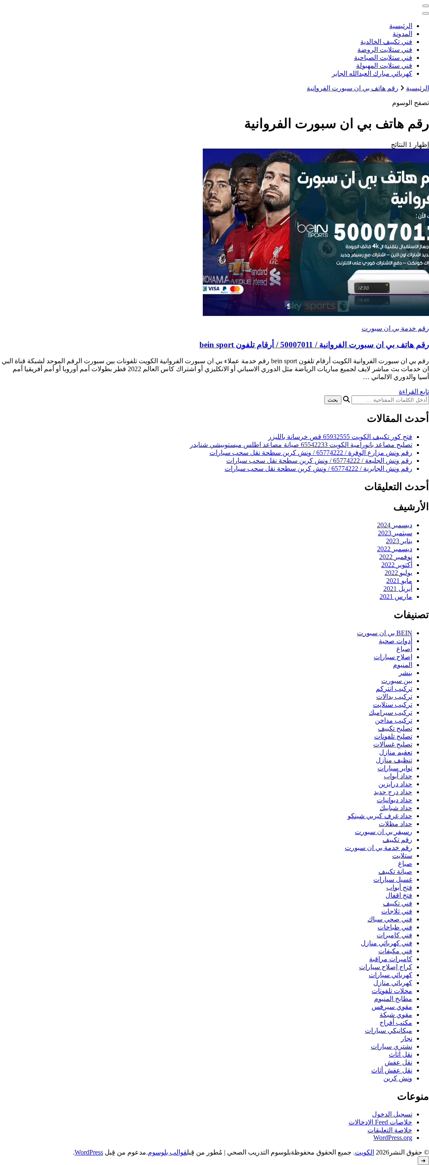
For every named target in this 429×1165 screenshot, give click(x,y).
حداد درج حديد (393, 791)
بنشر (405, 672)
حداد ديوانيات (394, 799)
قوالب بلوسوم (167, 1152)
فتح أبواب (399, 887)
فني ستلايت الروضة (384, 49)
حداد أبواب (398, 776)
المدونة (402, 33)
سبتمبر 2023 (395, 532)
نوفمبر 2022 (395, 556)
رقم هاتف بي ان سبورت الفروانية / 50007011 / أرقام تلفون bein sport (314, 344)
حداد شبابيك (396, 807)
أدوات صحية (395, 640)
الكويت (364, 1152)
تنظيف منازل (394, 760)
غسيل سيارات (392, 879)
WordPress (89, 1152)
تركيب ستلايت (392, 704)
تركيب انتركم (394, 688)
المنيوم (402, 664)
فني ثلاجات (396, 911)
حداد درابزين (395, 784)
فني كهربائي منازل (386, 943)
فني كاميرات (394, 935)
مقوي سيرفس (392, 1006)
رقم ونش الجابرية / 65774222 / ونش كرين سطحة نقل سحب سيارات (318, 468)
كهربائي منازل (392, 982)
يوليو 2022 (398, 572)
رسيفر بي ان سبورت (383, 831)
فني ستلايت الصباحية (383, 57)
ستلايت (402, 855)
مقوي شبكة (396, 1014)
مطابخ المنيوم (393, 998)
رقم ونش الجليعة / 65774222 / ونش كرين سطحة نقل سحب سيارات (319, 460)
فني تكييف (397, 903)
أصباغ (404, 648)
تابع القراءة (414, 391)
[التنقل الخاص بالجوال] (425, 6)
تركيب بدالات (394, 696)
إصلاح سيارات (393, 656)
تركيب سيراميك (390, 712)
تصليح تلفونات (393, 736)
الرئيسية (400, 25)
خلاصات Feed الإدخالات (380, 1122)
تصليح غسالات (392, 744)
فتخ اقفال (398, 895)
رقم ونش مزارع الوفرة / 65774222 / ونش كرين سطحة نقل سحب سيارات (310, 452)
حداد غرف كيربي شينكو (380, 815)
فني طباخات (394, 927)
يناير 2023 (399, 540)
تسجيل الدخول (392, 1114)
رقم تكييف (397, 839)
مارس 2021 (396, 596)
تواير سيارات (394, 768)
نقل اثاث (400, 1054)
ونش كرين (397, 1078)
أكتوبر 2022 (396, 564)
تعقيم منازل (395, 752)
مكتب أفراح (396, 1022)
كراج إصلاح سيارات (385, 966)
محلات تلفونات (392, 990)
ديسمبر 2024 (394, 525)
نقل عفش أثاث (391, 1070)
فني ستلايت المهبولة (384, 65)
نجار (406, 1038)
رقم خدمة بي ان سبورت (395, 328)
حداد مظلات (395, 823)
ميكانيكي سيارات (388, 1030)
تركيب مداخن (393, 720)
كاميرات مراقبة (390, 958)
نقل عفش (398, 1062)
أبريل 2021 (397, 588)
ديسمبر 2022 (394, 548)
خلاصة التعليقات (389, 1130)
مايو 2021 (399, 580)
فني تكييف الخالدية (386, 41)
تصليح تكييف (395, 728)
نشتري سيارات (391, 1046)
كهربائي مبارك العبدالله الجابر (372, 73)
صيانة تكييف (395, 871)
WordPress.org (392, 1137)
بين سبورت (396, 680)
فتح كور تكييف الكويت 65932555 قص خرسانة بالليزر (340, 436)
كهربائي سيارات (390, 974)
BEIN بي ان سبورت (384, 632)
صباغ (405, 863)
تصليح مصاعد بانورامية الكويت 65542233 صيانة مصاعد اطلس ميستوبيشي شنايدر (301, 444)
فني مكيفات (395, 951)
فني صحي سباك (389, 919)
